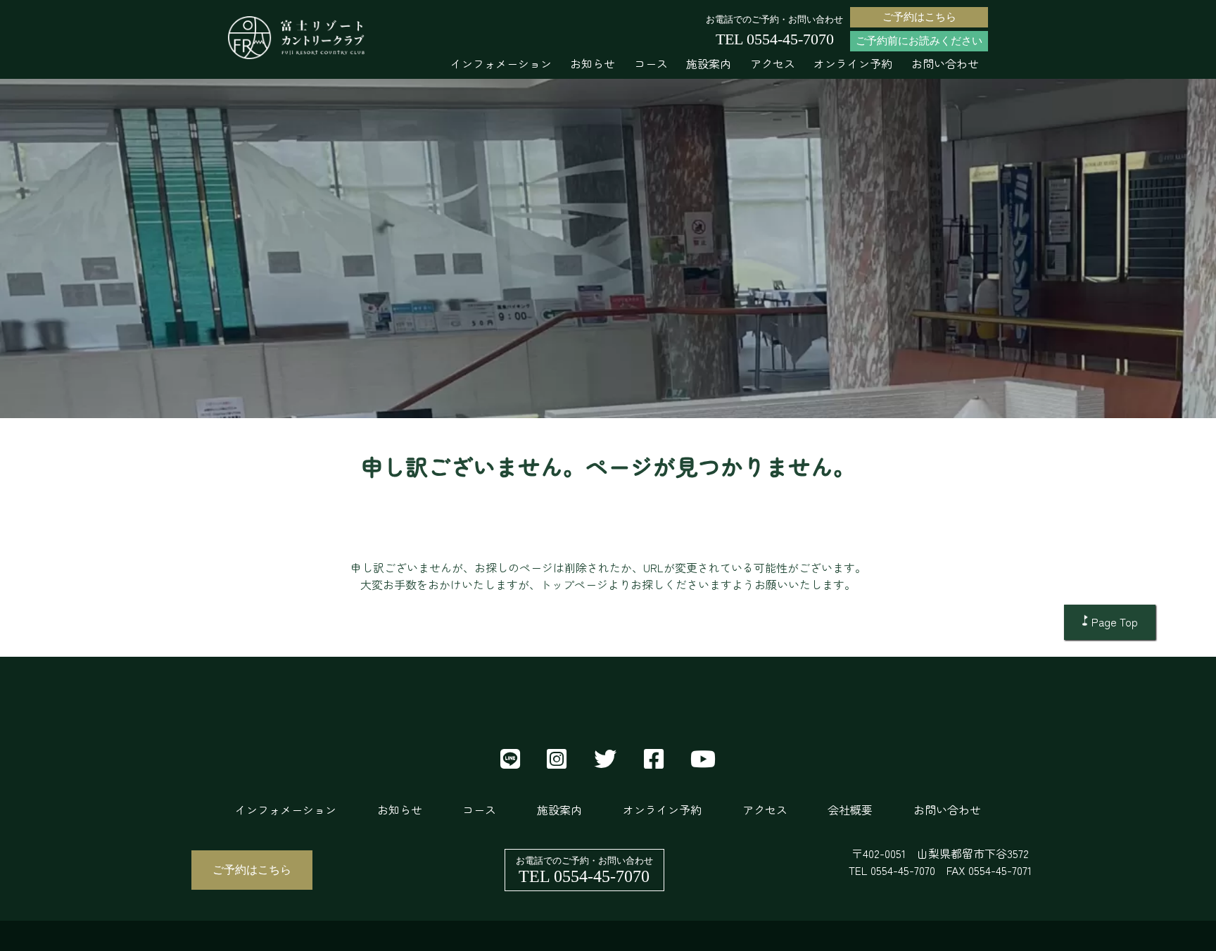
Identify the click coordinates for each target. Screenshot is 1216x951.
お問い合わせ (945, 63)
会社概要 (850, 809)
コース (651, 63)
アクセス (772, 63)
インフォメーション (501, 63)
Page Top (1114, 621)
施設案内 (708, 63)
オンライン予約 (852, 63)
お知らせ (592, 63)
